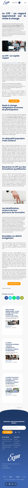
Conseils (12, 317)
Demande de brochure (8, 445)
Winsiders (22, 479)
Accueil (16, 439)
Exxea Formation (12, 479)
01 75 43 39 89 (5, 465)
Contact (16, 447)
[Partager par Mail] (22, 298)
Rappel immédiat (6, 447)
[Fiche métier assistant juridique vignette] (12, 357)
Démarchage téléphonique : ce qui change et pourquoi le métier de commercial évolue (12, 313)
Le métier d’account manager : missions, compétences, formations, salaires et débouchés (12, 381)
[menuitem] (4, 477)
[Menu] (25, 2)
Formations (17, 441)
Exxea (24, 93)
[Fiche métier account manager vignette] (12, 390)
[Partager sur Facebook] (6, 298)
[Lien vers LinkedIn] (15, 432)
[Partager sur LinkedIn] (18, 298)
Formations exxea (14, 352)
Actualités (8, 317)
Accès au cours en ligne (6, 442)
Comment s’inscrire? (7, 439)
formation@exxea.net (6, 468)
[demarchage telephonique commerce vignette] (12, 322)
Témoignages (17, 445)
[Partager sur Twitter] (10, 298)
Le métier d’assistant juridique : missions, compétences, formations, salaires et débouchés (12, 346)
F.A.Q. (3, 449)
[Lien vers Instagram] (19, 432)
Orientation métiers (12, 318)
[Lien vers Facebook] (9, 432)
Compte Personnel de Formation (11, 62)
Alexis (15, 327)
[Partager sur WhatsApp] (14, 298)
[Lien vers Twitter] (12, 432)
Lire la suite (9, 326)
